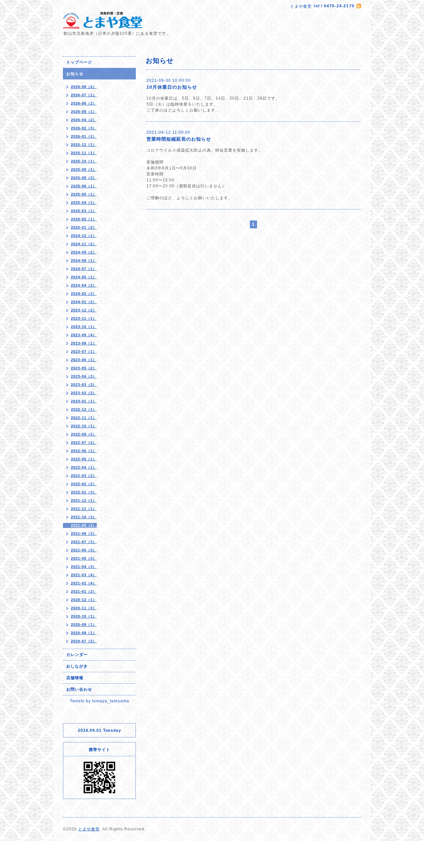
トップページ (79, 62)
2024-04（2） (84, 285)
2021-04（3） (84, 567)
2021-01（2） (84, 591)
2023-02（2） (84, 393)
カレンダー (77, 654)
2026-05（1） (84, 112)
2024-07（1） (84, 269)
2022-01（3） (84, 492)
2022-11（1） (84, 418)
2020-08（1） (84, 633)
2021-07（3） (84, 542)
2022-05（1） (84, 459)
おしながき (77, 666)
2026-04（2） (84, 120)
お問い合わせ (79, 689)
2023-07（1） (84, 351)
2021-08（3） (84, 534)
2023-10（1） (84, 327)
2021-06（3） (84, 550)
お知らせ (74, 73)
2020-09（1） (84, 625)
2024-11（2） (84, 244)
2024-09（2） (84, 252)
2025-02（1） (84, 219)
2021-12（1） (84, 500)
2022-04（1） (84, 467)
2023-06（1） (84, 360)
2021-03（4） (84, 575)
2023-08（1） (84, 343)
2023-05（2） (84, 368)
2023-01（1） (84, 401)
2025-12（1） (84, 145)
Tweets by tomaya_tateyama (99, 701)
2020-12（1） (84, 600)
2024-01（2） (84, 302)
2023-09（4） (84, 335)
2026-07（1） (84, 95)
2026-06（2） (84, 103)
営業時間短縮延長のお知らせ (178, 139)
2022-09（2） (84, 434)
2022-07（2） (84, 442)
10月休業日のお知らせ (171, 87)
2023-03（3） (84, 385)
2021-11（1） (84, 509)
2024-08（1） (84, 260)
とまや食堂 (89, 829)
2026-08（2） (84, 87)
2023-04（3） (84, 376)
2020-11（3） (84, 608)
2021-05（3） (84, 558)
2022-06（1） (84, 451)
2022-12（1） (84, 409)
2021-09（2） (84, 525)
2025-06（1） (84, 186)
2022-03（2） (84, 476)
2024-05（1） (84, 277)
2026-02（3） (84, 128)
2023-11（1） (84, 318)
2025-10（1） (84, 161)
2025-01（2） (84, 227)
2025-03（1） (84, 211)
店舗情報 (74, 678)
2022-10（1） (84, 426)
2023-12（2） (84, 310)
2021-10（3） (84, 517)
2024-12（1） (84, 236)
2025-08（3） (84, 178)
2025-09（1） (84, 169)
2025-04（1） (84, 203)
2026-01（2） (84, 136)
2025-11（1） (84, 153)
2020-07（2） (84, 641)
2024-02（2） (84, 294)
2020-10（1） (84, 616)
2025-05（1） (84, 194)
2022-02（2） (84, 484)
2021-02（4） (84, 583)
